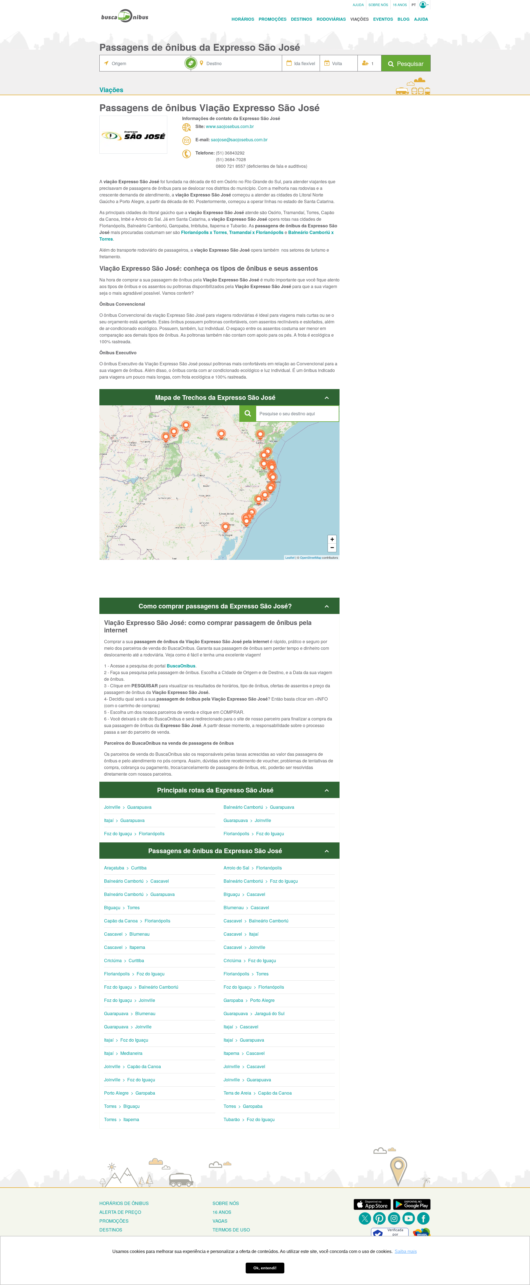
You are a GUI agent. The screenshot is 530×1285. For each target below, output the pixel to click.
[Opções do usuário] (424, 4)
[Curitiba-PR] (260, 435)
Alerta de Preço (120, 1212)
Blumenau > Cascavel (246, 907)
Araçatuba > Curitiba (125, 867)
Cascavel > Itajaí (241, 934)
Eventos (383, 19)
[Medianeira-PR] (174, 433)
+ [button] (332, 539)
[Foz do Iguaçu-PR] (166, 438)
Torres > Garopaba (243, 1106)
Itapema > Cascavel (244, 1053)
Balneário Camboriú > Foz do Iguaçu (261, 881)
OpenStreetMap (310, 557)
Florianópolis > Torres (246, 973)
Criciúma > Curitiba (124, 960)
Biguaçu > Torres (122, 907)
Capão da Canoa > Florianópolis (137, 920)
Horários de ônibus (124, 1203)
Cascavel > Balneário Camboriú (256, 920)
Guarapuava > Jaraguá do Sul (254, 1013)
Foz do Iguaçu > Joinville (129, 1000)
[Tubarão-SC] (265, 496)
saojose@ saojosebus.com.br (239, 139)
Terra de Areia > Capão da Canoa (258, 1093)
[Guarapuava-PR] (221, 435)
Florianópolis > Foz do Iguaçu (254, 833)
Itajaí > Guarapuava (124, 820)
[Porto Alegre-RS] (225, 528)
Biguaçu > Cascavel (244, 894)
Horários (243, 19)
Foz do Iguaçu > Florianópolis (134, 833)
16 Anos (400, 4)
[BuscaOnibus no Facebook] (423, 1218)
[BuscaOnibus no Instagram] (394, 1218)
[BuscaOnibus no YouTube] (408, 1218)
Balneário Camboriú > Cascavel (136, 881)
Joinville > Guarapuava (128, 807)
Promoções (273, 19)
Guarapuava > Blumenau (129, 1013)
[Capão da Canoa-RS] (246, 522)
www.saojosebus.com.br (230, 126)
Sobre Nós (378, 4)
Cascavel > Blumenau (127, 934)
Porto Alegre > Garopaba (129, 1093)
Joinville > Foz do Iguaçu (129, 1079)
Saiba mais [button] (406, 1251)
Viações (359, 19)
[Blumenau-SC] (264, 465)
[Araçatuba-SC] (270, 489)
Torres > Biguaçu (122, 1106)
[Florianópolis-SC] (273, 479)
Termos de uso (231, 1230)
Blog (404, 19)
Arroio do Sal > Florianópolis (253, 867)
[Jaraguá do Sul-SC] (264, 456)
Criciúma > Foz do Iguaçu (250, 960)
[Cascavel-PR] (186, 426)
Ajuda (358, 4)
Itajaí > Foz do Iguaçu (126, 1040)
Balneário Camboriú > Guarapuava (259, 807)
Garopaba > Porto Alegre (249, 1000)
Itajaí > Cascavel (241, 1026)
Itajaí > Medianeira (123, 1053)
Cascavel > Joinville (244, 947)
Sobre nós (226, 1203)
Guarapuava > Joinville (247, 820)
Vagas (220, 1221)
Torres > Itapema (121, 1119)
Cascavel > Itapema (124, 947)
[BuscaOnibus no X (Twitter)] (364, 1218)
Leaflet (290, 557)
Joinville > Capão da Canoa (132, 1066)
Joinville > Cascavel (244, 1066)
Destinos (301, 19)
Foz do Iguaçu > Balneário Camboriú (141, 987)
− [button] (332, 547)
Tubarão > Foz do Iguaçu (249, 1119)
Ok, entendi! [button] (265, 1268)
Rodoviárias (331, 19)
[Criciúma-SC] (258, 500)
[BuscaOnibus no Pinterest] (379, 1218)
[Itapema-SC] (272, 469)
